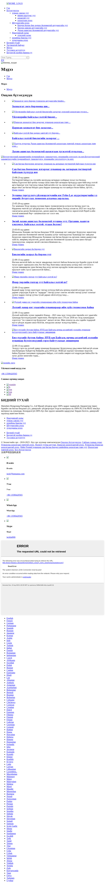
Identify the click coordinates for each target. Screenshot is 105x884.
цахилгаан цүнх (25, 20)
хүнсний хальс (24, 35)
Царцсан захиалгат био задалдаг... (32, 127)
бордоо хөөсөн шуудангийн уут (32, 28)
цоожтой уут (23, 18)
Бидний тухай (13, 43)
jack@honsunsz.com (15, 474)
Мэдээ (9, 47)
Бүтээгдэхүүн (13, 10)
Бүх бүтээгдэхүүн (23, 450)
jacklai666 (11, 537)
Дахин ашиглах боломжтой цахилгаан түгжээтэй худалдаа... (48, 151)
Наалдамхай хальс (20, 33)
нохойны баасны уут (21, 38)
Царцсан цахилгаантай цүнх (70, 445)
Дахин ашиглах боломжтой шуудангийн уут (38, 30)
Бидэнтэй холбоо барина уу (19, 52)
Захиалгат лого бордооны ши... (30, 106)
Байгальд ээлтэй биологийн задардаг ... (35, 138)
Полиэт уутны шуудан (45, 445)
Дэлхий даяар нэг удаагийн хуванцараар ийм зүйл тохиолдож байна (53, 307)
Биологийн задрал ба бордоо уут (31, 254)
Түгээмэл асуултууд (16, 50)
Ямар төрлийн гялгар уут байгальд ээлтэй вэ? (39, 282)
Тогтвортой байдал (15, 45)
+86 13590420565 (9, 374)
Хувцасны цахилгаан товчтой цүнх (17, 445)
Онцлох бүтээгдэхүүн (71, 442)
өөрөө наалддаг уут (27, 15)
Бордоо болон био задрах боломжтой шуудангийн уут (43, 25)
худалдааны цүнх (20, 40)
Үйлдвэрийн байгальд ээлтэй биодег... (34, 116)
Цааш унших (18, 190)
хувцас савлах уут (20, 13)
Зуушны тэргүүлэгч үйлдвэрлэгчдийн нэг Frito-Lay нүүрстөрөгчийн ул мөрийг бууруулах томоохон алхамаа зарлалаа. (54, 197)
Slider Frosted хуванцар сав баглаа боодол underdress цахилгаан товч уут (53, 447)
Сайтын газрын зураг (92, 442)
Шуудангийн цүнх (20, 23)
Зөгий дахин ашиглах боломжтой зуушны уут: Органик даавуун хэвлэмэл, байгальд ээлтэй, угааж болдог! (50, 223)
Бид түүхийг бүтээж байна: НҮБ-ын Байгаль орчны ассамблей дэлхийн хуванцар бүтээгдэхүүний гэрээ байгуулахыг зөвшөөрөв (55, 339)
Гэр (8, 8)
